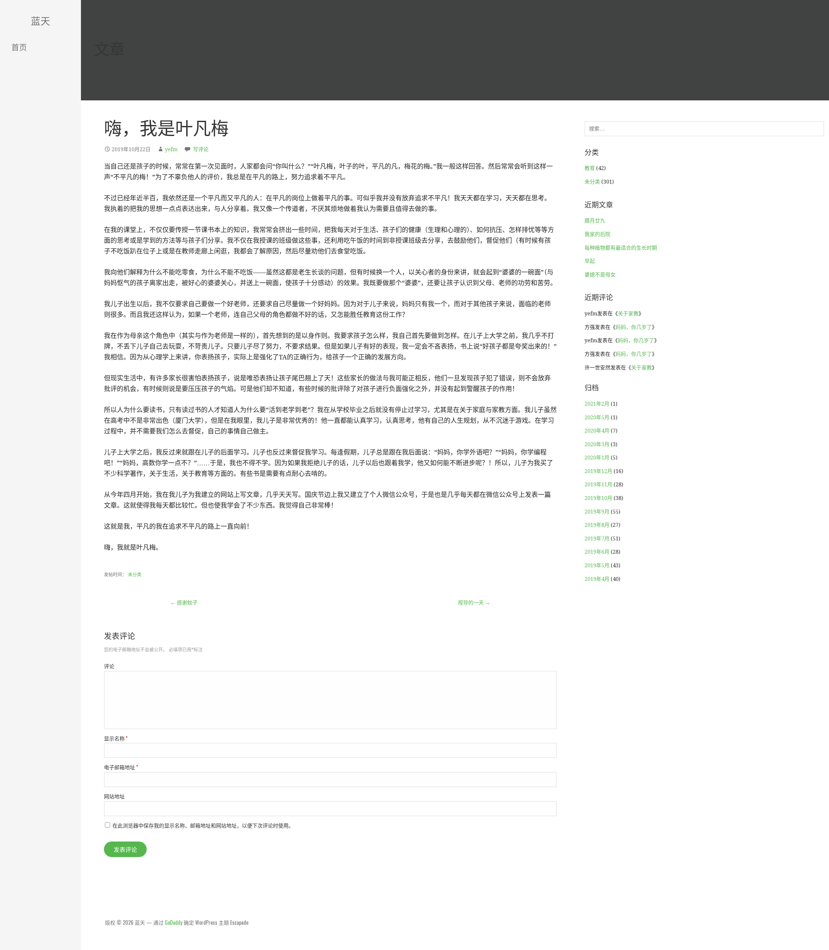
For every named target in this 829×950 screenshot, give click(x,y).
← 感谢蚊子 (184, 603)
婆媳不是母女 (600, 275)
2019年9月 (597, 512)
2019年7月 (597, 539)
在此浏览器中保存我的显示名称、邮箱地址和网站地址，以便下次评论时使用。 (203, 825)
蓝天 (40, 20)
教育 (590, 168)
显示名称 (116, 738)
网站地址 (114, 796)
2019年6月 (597, 552)
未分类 (135, 574)
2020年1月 (597, 458)
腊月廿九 (595, 221)
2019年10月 (598, 498)
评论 (109, 666)
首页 (19, 46)
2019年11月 (598, 484)
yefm (171, 149)
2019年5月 (597, 565)
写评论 (201, 149)
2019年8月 (597, 525)
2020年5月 (597, 417)
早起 (590, 261)
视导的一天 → (474, 603)
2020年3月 (597, 444)
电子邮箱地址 (121, 767)
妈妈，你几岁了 (634, 327)
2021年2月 (597, 404)
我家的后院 (597, 234)
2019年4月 (597, 579)
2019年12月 (598, 471)
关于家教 (628, 314)
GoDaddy (173, 922)
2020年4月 (597, 431)
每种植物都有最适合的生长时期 (621, 248)
